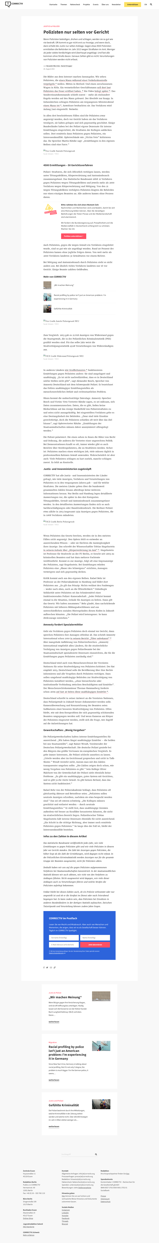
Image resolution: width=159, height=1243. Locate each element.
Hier (63, 1196)
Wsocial (65, 1224)
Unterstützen (132, 4)
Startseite (53, 4)
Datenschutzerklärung (56, 953)
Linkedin (65, 1213)
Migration (53, 1042)
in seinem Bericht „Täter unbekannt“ (90, 638)
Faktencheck (75, 4)
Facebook (65, 1218)
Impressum (105, 1199)
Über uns (105, 4)
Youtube (65, 1215)
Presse (103, 1196)
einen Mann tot (51, 105)
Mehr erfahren (28, 1235)
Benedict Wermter (53, 66)
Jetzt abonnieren (95, 944)
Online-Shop (28, 1218)
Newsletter (116, 4)
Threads (65, 1221)
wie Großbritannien (75, 370)
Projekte (86, 4)
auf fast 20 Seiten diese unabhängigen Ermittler (81, 692)
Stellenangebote (84, 1187)
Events (95, 4)
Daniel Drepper (66, 66)
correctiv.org (14, 4)
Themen (63, 4)
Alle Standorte (28, 1227)
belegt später (101, 91)
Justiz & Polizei (51, 26)
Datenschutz (105, 1201)
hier (127, 1173)
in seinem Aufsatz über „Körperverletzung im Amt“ (70, 550)
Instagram (66, 1210)
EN (146, 4)
